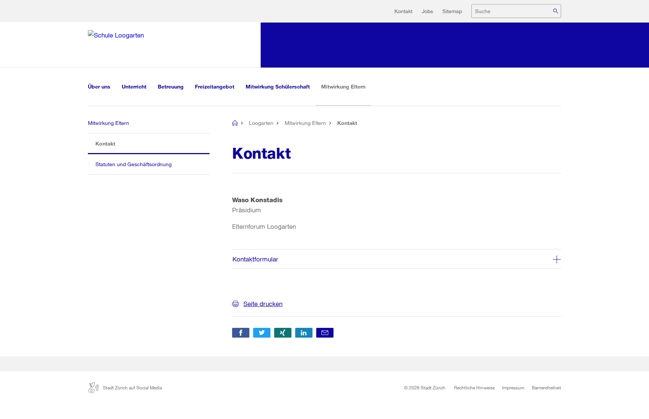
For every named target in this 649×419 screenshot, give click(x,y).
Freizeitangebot (214, 86)
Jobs (427, 11)
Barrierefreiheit (546, 387)
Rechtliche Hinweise (474, 387)
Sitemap (452, 11)
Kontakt (403, 11)
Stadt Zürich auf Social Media (132, 387)
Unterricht (134, 86)
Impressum (513, 387)
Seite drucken (262, 304)
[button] (240, 333)
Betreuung (171, 86)
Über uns (99, 86)
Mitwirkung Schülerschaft (278, 86)
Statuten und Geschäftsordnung (133, 164)
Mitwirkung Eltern (346, 86)
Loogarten (261, 123)
